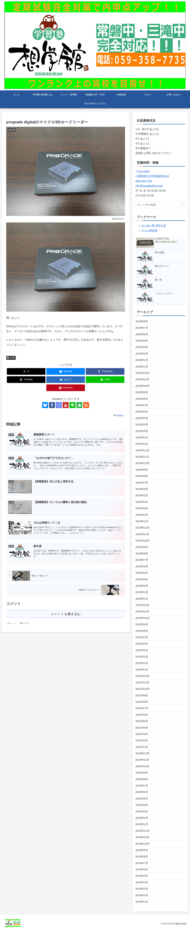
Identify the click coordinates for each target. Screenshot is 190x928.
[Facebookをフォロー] (52, 405)
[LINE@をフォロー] (72, 405)
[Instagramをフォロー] (59, 405)
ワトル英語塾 (149, 230)
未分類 (12, 358)
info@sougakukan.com (149, 185)
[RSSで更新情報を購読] (86, 405)
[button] (182, 205)
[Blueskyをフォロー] (45, 405)
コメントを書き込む (65, 614)
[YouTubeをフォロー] (66, 405)
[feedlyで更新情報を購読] (79, 405)
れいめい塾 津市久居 (153, 225)
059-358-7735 (143, 181)
